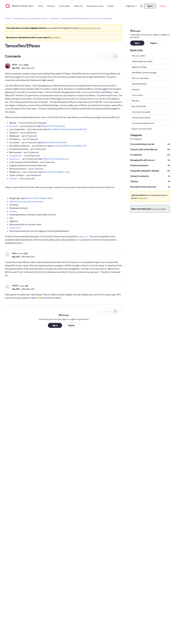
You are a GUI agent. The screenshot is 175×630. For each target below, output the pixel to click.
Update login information (142, 61)
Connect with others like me (150, 149)
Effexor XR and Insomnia (52, 126)
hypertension (35, 201)
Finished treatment (150, 165)
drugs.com (83, 236)
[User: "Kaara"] (7, 254)
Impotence (14, 159)
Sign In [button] (55, 325)
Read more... (143, 198)
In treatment (150, 154)
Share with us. (55, 37)
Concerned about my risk (150, 144)
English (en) (130, 6)
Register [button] (71, 325)
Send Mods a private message (144, 72)
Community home (139, 84)
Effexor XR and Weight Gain (38, 198)
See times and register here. (89, 28)
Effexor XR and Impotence (55, 159)
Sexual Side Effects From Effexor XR (68, 145)
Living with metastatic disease (150, 170)
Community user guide (141, 112)
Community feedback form (143, 123)
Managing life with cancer (150, 160)
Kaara (14, 253)
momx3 (15, 285)
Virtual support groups (141, 117)
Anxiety (13, 211)
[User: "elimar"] (7, 66)
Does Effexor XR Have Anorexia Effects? (67, 129)
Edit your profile (138, 56)
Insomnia (13, 126)
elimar (14, 64)
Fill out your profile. (158, 209)
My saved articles (139, 106)
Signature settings (139, 67)
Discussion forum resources (150, 186)
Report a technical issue (142, 129)
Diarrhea (13, 178)
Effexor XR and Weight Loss (56, 172)
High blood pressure (18, 201)
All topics (136, 89)
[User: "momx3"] (7, 287)
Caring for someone (150, 176)
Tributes (150, 181)
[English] (19, 6)
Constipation (15, 155)
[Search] (141, 6)
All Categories (136, 139)
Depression (14, 227)
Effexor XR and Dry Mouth (54, 142)
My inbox (135, 100)
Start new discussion (140, 78)
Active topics (137, 95)
